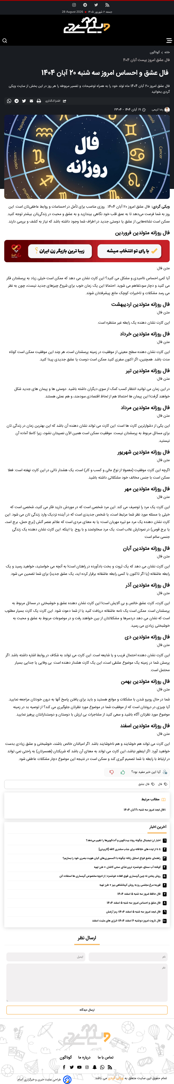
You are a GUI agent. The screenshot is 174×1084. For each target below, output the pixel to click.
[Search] (5, 41)
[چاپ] (39, 101)
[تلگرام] (85, 6)
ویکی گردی (115, 1078)
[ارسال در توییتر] (24, 102)
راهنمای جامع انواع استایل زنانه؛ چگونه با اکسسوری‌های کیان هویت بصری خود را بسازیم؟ (112, 858)
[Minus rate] (112, 772)
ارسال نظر (87, 938)
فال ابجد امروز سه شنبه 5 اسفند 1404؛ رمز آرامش (133, 912)
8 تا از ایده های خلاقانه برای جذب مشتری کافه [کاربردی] (130, 849)
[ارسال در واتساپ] (9, 102)
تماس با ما (106, 1058)
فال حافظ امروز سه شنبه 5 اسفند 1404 (139, 894)
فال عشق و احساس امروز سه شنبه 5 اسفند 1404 (134, 903)
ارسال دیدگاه (87, 1010)
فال (159, 784)
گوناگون (155, 52)
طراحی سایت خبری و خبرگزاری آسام (39, 1079)
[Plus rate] (123, 772)
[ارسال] (32, 102)
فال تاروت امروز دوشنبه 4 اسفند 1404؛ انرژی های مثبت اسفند (126, 921)
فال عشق (143, 784)
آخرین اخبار (158, 827)
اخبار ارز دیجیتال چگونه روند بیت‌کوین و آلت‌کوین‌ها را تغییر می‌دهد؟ (123, 840)
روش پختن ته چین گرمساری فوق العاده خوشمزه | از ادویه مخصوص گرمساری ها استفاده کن (110, 876)
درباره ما (84, 1058)
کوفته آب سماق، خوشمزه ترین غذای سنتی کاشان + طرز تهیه (127, 867)
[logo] (87, 25)
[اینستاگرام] (74, 6)
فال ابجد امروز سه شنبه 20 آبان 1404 (144, 810)
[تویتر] (96, 6)
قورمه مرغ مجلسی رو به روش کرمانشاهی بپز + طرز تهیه (130, 885)
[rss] (107, 6)
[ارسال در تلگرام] (17, 102)
